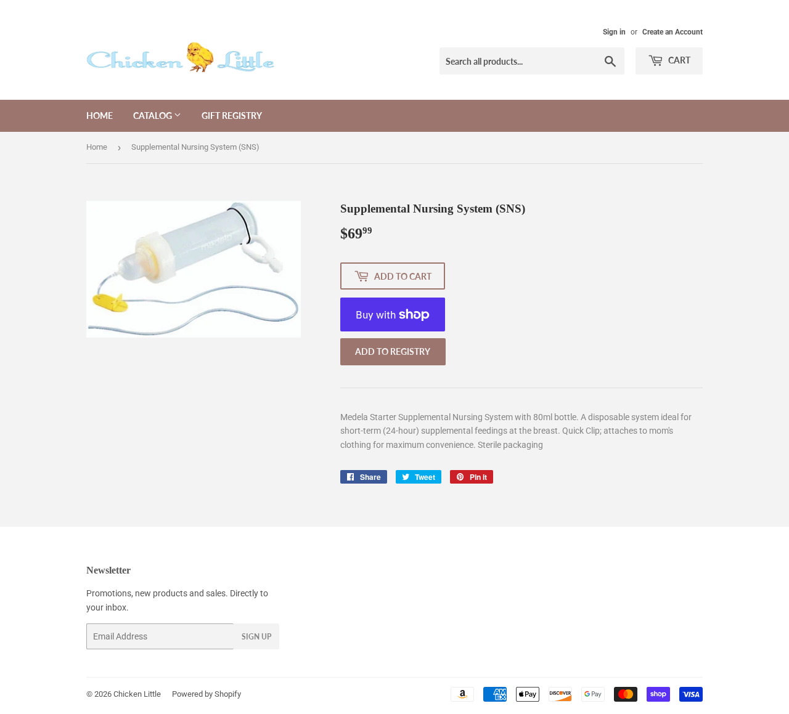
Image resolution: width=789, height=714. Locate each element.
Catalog (153, 115)
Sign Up (256, 636)
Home (99, 115)
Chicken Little (137, 694)
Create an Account (672, 32)
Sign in (614, 32)
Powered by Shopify (206, 694)
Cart (678, 60)
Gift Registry (232, 115)
